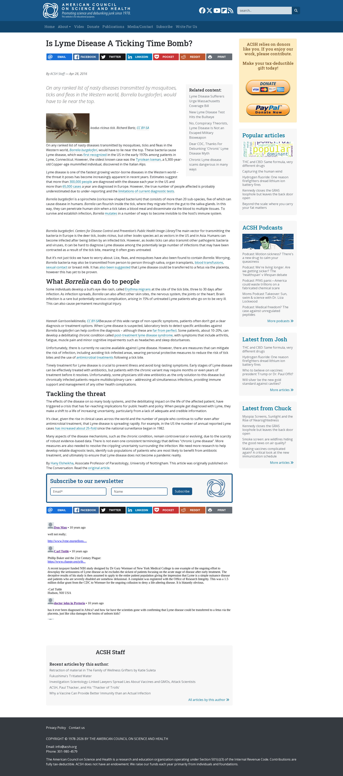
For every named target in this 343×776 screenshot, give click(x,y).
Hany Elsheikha (62, 463)
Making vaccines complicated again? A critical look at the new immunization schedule (265, 452)
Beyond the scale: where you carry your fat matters (267, 206)
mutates (111, 213)
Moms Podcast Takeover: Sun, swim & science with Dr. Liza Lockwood (264, 298)
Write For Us (186, 26)
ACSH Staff (57, 74)
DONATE (268, 83)
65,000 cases (72, 186)
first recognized (95, 155)
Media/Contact (140, 26)
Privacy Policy (56, 727)
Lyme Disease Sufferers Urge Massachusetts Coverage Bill (206, 101)
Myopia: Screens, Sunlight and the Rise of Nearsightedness (267, 418)
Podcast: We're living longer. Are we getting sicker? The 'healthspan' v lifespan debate (266, 271)
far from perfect (165, 330)
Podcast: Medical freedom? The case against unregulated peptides (265, 311)
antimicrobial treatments (94, 357)
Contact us (77, 727)
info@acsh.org (66, 747)
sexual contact (56, 267)
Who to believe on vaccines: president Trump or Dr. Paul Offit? (267, 372)
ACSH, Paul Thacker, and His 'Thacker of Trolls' (84, 687)
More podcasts (278, 321)
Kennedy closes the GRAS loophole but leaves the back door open (267, 194)
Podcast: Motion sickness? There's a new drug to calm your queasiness (267, 258)
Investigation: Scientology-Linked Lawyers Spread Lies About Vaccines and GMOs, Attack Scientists (122, 682)
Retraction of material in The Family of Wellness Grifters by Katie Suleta (102, 670)
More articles (280, 390)
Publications (113, 26)
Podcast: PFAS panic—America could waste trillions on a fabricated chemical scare (264, 284)
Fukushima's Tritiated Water (70, 676)
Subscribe (164, 26)
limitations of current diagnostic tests (146, 191)
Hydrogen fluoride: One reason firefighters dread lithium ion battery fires (265, 181)
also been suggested (114, 267)
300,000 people (80, 181)
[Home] (91, 10)
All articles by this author (207, 700)
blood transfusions (209, 262)
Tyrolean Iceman (148, 159)
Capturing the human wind (262, 171)
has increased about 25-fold (75, 428)
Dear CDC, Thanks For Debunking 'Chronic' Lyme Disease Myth (208, 149)
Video (79, 26)
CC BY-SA (143, 128)
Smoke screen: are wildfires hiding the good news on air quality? (267, 441)
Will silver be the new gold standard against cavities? (261, 382)
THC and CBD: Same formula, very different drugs (267, 164)
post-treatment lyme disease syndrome (143, 335)
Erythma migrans (138, 289)
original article (99, 468)
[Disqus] (139, 570)
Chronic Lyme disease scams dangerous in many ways (208, 164)
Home (49, 26)
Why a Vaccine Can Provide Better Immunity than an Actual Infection (100, 693)
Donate (93, 26)
